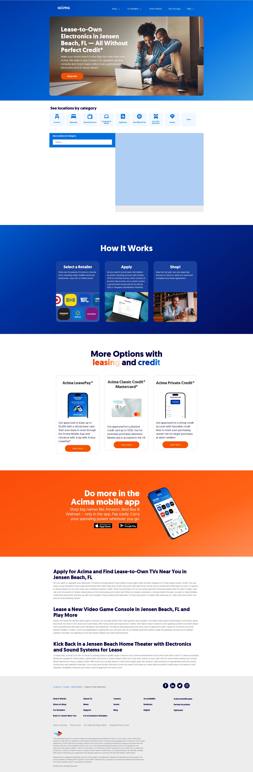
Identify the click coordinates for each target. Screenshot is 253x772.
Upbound (178, 710)
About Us (87, 698)
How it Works (155, 8)
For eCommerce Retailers (95, 715)
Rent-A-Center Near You (64, 715)
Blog (115, 710)
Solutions (147, 704)
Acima (64, 8)
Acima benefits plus (183, 698)
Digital (146, 710)
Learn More (77, 448)
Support (87, 710)
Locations (57, 687)
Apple (104, 526)
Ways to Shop (59, 704)
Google (129, 526)
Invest (116, 704)
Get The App (174, 8)
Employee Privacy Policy (119, 725)
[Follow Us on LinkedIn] (171, 687)
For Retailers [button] (133, 8)
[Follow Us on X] (178, 687)
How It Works (59, 698)
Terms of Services (60, 725)
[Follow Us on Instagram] (185, 687)
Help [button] (189, 8)
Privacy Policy (75, 725)
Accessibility (149, 698)
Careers (117, 698)
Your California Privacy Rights (95, 725)
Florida (66, 687)
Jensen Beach (76, 687)
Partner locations (182, 704)
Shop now (72, 76)
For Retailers (59, 710)
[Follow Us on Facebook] (164, 687)
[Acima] (57, 733)
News (86, 704)
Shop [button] (114, 8)
